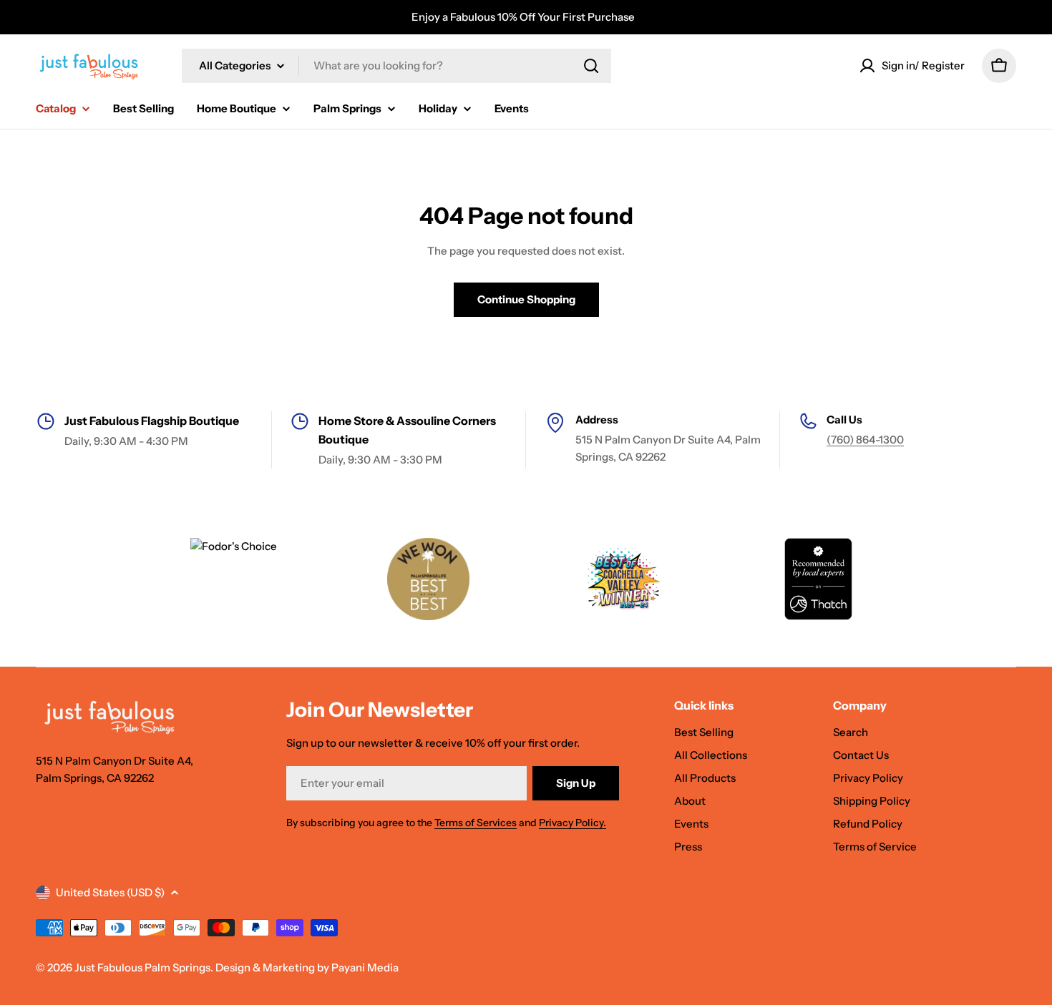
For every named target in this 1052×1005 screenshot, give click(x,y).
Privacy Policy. (572, 822)
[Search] (591, 65)
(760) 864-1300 (865, 439)
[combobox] (396, 66)
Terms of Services (475, 822)
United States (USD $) (110, 892)
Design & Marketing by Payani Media (307, 967)
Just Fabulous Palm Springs (142, 967)
